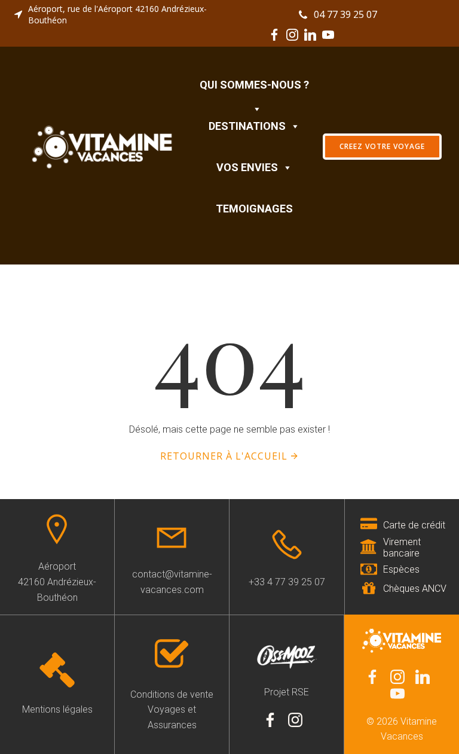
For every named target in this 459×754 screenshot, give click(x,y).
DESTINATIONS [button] (247, 126)
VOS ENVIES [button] (247, 167)
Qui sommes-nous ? (254, 84)
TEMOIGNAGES (254, 208)
